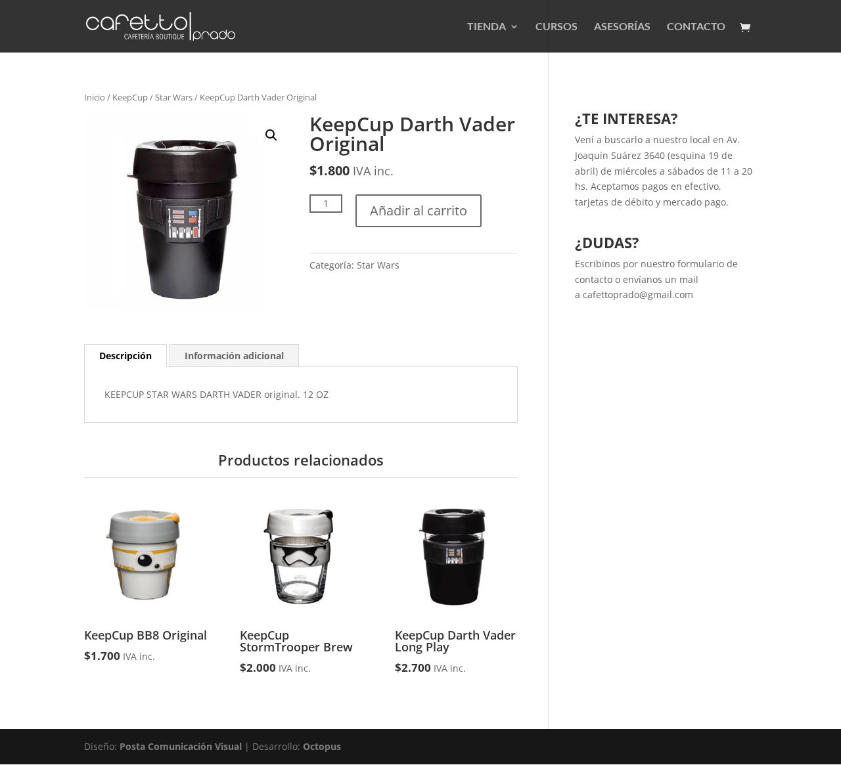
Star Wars (174, 97)
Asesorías (622, 27)
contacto (593, 279)
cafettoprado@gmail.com (638, 294)
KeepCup (130, 97)
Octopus (322, 746)
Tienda (486, 27)
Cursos (556, 27)
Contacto (696, 27)
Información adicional (234, 355)
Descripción (125, 355)
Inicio (94, 97)
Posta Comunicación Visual (181, 746)
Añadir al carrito (418, 210)
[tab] (125, 355)
